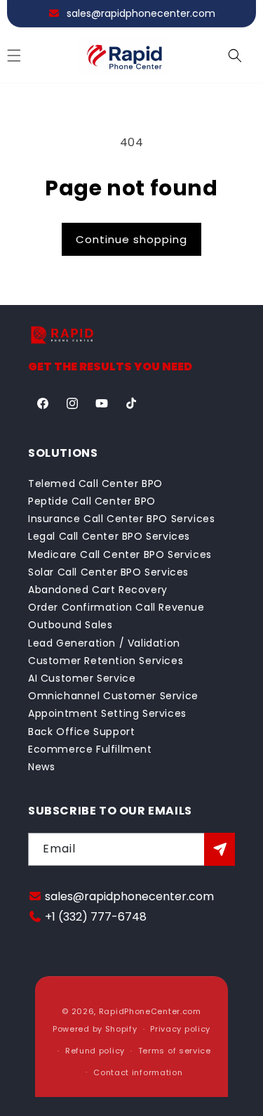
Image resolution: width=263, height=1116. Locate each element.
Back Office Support (81, 732)
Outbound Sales (70, 625)
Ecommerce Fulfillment (90, 749)
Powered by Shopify (95, 1028)
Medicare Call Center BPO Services (120, 554)
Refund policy (95, 1050)
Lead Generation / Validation (104, 643)
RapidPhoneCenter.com (150, 1011)
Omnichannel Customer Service (113, 696)
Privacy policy (180, 1028)
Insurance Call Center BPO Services (121, 519)
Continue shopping (131, 239)
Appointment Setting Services (107, 713)
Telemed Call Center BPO (95, 483)
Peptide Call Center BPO (92, 501)
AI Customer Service (81, 678)
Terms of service (174, 1050)
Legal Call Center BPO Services (109, 536)
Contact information (137, 1072)
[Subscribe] (219, 849)
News (41, 767)
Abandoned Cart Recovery (98, 590)
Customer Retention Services (105, 661)
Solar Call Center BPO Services (108, 572)
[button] (235, 55)
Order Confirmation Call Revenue (116, 607)
